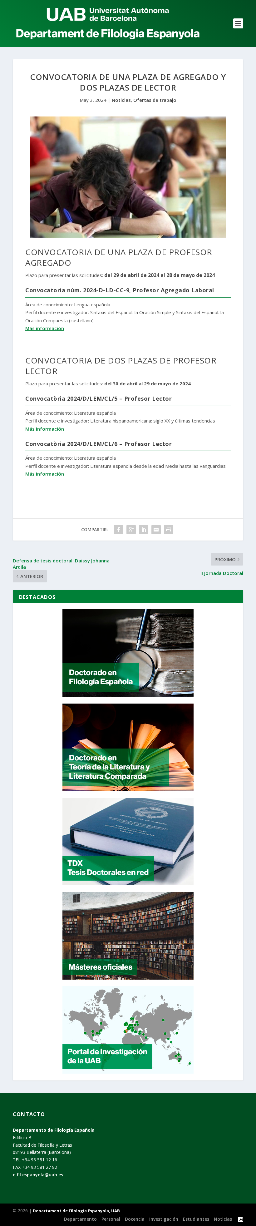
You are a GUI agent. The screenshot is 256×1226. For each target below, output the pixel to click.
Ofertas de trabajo (154, 100)
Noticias (121, 100)
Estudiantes (196, 1219)
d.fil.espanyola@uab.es (38, 1175)
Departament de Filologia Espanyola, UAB (76, 1211)
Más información (44, 328)
